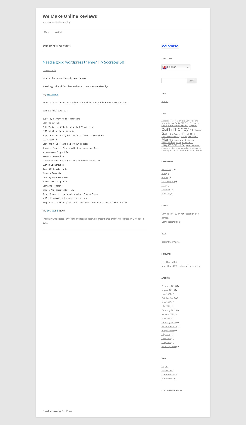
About (58, 32)
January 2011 (167, 314)
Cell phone (194, 123)
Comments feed (169, 374)
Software (165, 189)
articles (182, 121)
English (171, 67)
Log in (164, 366)
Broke (177, 123)
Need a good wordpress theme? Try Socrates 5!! (83, 62)
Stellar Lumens (178, 148)
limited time (193, 136)
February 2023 (168, 286)
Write (197, 150)
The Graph (166, 150)
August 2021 (167, 290)
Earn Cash (166, 169)
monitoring (179, 140)
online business (168, 142)
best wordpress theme (99, 218)
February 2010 (168, 322)
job (193, 134)
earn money (175, 129)
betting (164, 123)
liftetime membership (170, 136)
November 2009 (169, 326)
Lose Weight (167, 181)
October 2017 (168, 298)
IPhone (187, 134)
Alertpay (165, 121)
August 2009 (167, 330)
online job (180, 142)
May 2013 (166, 302)
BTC (182, 123)
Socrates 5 (52, 94)
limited (184, 136)
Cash (187, 123)
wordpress (123, 218)
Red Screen (195, 145)
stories (188, 148)
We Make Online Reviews (70, 16)
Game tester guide (170, 221)
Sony (163, 148)
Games (167, 133)
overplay (189, 142)
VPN (173, 150)
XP (201, 150)
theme (114, 218)
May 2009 (166, 342)
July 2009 (165, 334)
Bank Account (192, 121)
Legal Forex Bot (169, 261)
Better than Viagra (170, 241)
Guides (164, 177)
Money (167, 139)
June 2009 (166, 338)
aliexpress (174, 121)
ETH (191, 130)
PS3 (182, 145)
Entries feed (167, 370)
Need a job (189, 140)
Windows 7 (189, 150)
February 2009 (168, 346)
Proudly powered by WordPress (57, 410)
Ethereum (197, 130)
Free (163, 173)
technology (197, 148)
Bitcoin (171, 123)
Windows (180, 150)
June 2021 (166, 294)
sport (169, 148)
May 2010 (166, 318)
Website (71, 218)
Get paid (177, 134)
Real (188, 145)
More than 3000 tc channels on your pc (180, 265)
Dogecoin (193, 125)
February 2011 (168, 310)
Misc (163, 185)
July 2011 (165, 306)
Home (46, 32)
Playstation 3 (170, 145)
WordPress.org (168, 378)
